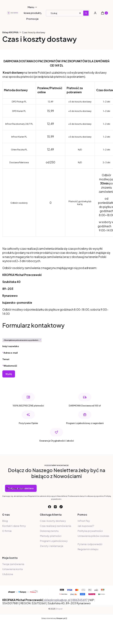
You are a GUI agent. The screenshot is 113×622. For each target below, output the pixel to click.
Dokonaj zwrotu (49, 530)
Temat (5, 359)
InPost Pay (84, 520)
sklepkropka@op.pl (57, 600)
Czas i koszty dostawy (53, 520)
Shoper (59, 609)
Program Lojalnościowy (54, 540)
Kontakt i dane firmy (14, 525)
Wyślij (8, 373)
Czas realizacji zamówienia (55, 525)
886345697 (80, 600)
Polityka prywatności (90, 530)
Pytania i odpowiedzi (90, 544)
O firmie (7, 530)
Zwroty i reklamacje (51, 545)
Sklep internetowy (53, 618)
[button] (86, 13)
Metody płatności (50, 535)
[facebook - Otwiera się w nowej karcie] (49, 507)
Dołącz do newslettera (21, 488)
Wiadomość (10, 365)
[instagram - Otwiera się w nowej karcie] (55, 507)
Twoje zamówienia (13, 564)
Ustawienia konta (12, 569)
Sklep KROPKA (10, 32)
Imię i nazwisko (10, 346)
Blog (5, 520)
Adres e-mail (11, 352)
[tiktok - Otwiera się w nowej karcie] (61, 507)
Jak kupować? (86, 525)
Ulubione (7, 574)
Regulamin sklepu (88, 549)
